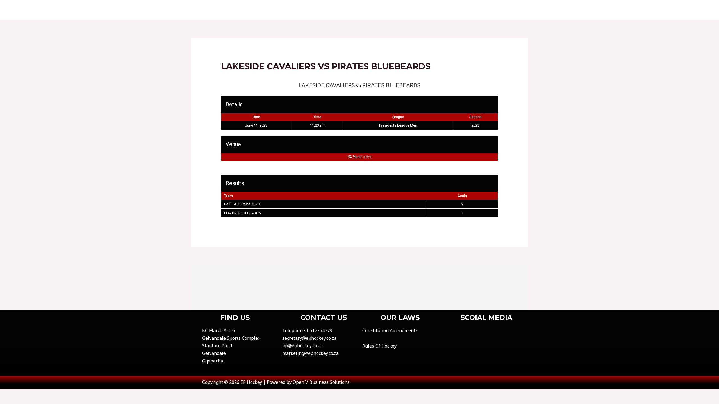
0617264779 (319, 330)
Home (264, 10)
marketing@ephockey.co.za (310, 353)
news (517, 10)
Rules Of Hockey (379, 346)
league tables (411, 10)
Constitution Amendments (390, 330)
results (375, 10)
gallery (492, 10)
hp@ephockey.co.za (302, 346)
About (288, 10)
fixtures (346, 10)
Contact (316, 10)
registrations (455, 10)
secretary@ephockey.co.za (309, 338)
